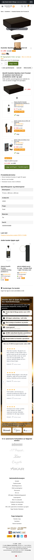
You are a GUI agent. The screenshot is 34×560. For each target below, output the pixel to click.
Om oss (17, 492)
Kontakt (17, 481)
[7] (20, 124)
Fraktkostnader (17, 483)
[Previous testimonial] (3, 381)
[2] (18, 105)
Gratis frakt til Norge (15, 2)
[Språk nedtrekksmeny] (17, 555)
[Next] (32, 68)
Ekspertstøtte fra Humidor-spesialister (17, 338)
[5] (23, 105)
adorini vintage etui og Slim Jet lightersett (22, 121)
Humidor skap (17, 519)
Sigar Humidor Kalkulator (17, 509)
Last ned (19, 67)
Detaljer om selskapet (17, 504)
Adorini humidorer (17, 523)
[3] (19, 105)
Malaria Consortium (12, 545)
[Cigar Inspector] (27, 430)
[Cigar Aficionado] (6, 430)
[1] (16, 105)
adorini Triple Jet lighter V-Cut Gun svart (21, 140)
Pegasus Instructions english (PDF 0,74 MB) (14, 235)
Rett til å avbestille (17, 499)
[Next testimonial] (30, 381)
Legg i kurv (13, 63)
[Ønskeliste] (31, 7)
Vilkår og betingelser (17, 488)
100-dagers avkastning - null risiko (16, 318)
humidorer (17, 521)
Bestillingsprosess (17, 485)
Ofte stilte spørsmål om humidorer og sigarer (17, 506)
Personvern (17, 490)
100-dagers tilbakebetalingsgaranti (17, 495)
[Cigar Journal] (17, 430)
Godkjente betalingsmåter (17, 502)
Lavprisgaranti (10, 327)
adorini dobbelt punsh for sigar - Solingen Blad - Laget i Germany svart (24, 268)
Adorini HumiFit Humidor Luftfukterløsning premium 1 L (22, 102)
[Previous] (2, 68)
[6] (19, 124)
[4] (21, 105)
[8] (21, 124)
